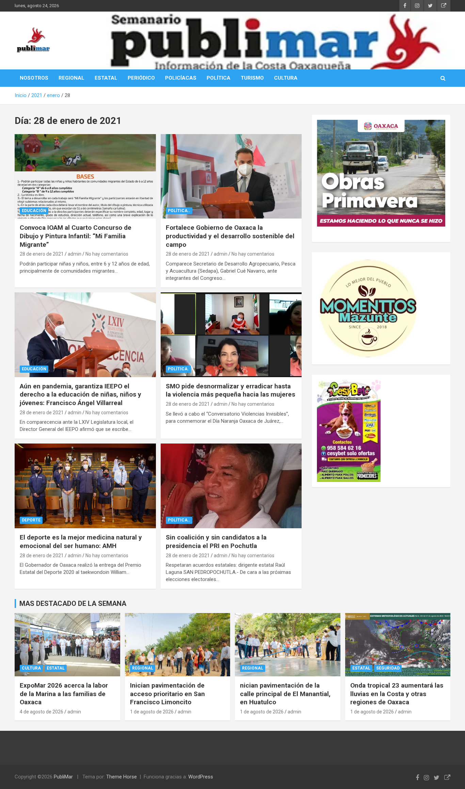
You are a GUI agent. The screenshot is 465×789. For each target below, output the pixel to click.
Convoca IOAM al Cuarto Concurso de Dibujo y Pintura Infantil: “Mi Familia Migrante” (75, 236)
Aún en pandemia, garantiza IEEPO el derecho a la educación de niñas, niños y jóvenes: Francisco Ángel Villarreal (80, 394)
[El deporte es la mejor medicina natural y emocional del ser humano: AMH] (85, 486)
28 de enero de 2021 (42, 254)
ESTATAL (106, 78)
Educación (34, 210)
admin (74, 254)
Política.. (179, 210)
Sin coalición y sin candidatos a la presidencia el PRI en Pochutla (216, 541)
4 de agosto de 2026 (41, 711)
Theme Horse (121, 777)
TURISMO (252, 78)
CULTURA (286, 78)
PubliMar (63, 777)
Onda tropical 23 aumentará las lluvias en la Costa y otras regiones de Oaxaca (396, 693)
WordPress (200, 777)
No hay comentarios (106, 254)
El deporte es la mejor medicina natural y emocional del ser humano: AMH (81, 541)
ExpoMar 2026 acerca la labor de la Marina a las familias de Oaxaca (64, 693)
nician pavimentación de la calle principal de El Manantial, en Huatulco (285, 693)
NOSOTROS (34, 78)
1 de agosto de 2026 (152, 711)
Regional (142, 668)
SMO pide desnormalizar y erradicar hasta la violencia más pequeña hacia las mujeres (230, 390)
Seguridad (388, 668)
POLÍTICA (218, 78)
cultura (31, 668)
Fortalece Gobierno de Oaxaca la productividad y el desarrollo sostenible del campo (230, 236)
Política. (178, 369)
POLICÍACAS (180, 78)
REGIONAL (71, 78)
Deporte (31, 520)
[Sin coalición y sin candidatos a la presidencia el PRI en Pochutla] (231, 486)
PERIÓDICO (141, 78)
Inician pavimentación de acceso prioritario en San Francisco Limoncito (167, 693)
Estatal (56, 668)
